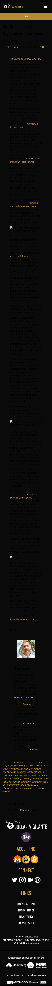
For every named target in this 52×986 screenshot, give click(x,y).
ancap (42, 762)
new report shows (19, 256)
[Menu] (45, 6)
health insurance (18, 772)
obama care (33, 785)
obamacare (8, 788)
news (23, 785)
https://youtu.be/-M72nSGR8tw (26, 59)
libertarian (26, 782)
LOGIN (26, 16)
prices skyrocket (23, 788)
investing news (29, 778)
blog (5, 765)
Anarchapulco (29, 723)
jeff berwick (14, 782)
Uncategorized (20, 762)
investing (16, 778)
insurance (33, 775)
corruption (24, 765)
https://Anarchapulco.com (22, 619)
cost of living (36, 765)
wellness (7, 791)
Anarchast (28, 704)
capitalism (13, 765)
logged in (24, 810)
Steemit (33, 749)
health (6, 772)
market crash (13, 785)
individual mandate (18, 775)
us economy (38, 788)
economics (14, 769)
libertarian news (40, 782)
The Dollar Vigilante (24, 697)
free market (36, 769)
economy (25, 769)
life (4, 785)
